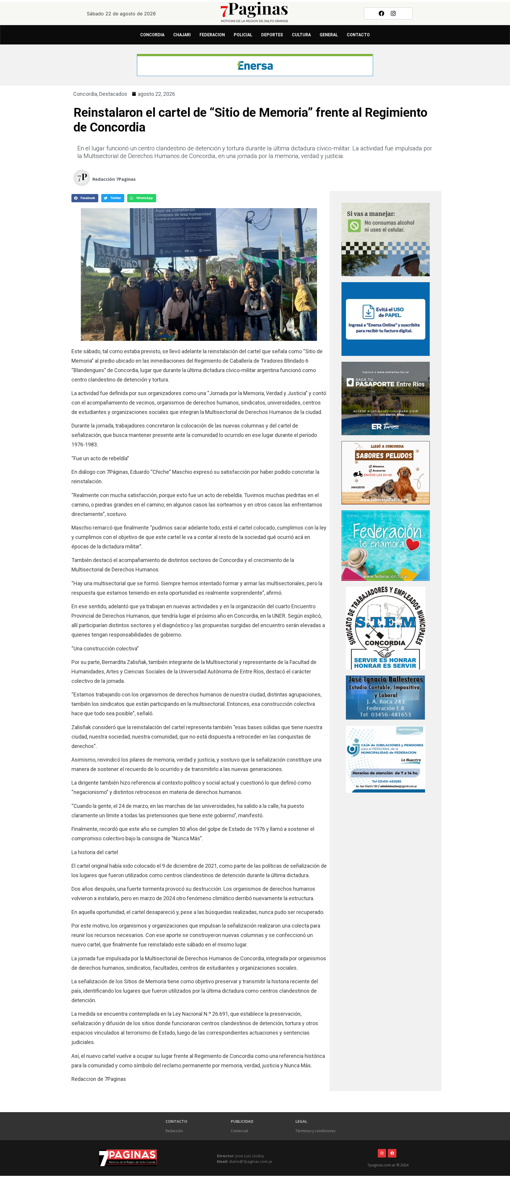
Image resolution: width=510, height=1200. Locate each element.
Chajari (182, 34)
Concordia (152, 34)
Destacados (113, 94)
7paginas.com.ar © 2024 (387, 1165)
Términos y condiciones (315, 1130)
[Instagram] (393, 13)
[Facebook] (381, 13)
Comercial (239, 1130)
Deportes (272, 34)
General (329, 34)
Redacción (174, 1130)
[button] (84, 198)
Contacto (358, 34)
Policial (243, 34)
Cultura (301, 34)
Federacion (212, 34)
